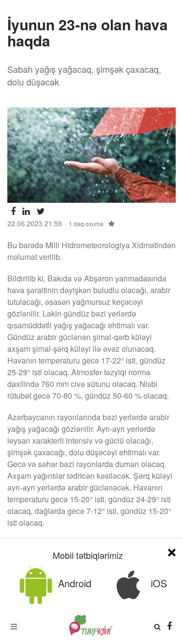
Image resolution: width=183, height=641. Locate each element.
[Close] (172, 551)
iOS (157, 583)
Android (73, 583)
